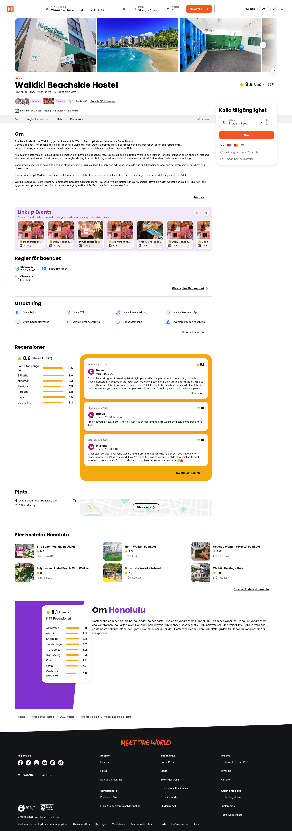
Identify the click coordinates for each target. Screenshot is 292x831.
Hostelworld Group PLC (234, 762)
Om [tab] (17, 119)
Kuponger (101, 824)
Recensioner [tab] (77, 119)
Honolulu (21, 92)
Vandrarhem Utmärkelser (175, 788)
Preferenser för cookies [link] (185, 824)
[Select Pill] (273, 9)
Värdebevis (118, 824)
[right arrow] (206, 212)
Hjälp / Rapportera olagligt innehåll (120, 805)
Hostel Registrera (231, 797)
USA (32, 92)
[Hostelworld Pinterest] (52, 762)
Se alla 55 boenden (103, 101)
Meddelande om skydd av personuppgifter (42, 824)
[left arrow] (196, 212)
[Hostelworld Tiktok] (61, 762)
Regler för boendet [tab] (38, 119)
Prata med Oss (108, 797)
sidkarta (161, 824)
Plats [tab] (59, 119)
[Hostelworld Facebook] (20, 762)
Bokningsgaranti (170, 779)
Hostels (104, 762)
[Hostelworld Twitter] (28, 762)
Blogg (164, 770)
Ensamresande (169, 797)
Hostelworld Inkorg (231, 814)
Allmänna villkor (81, 824)
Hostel (19, 78)
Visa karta (44, 92)
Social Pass (167, 762)
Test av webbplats (141, 824)
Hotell (103, 770)
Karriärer (226, 779)
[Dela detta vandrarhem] (273, 71)
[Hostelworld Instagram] (36, 762)
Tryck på (226, 770)
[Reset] (124, 9)
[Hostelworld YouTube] (44, 762)
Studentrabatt (168, 805)
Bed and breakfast (111, 779)
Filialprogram (228, 805)
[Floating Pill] (263, 45)
